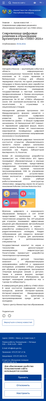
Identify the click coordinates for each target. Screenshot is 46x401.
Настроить (23, 393)
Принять (23, 378)
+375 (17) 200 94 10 (20, 356)
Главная (6, 23)
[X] (9, 315)
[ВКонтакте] (4, 315)
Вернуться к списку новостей (18, 322)
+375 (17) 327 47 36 (18, 352)
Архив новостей (21, 23)
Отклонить (23, 385)
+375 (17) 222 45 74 (10, 362)
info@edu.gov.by (14, 348)
